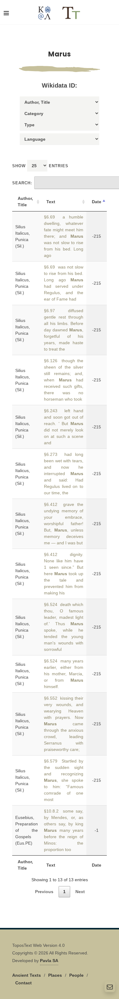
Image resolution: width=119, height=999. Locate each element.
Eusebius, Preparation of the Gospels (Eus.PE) (26, 830)
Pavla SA (49, 960)
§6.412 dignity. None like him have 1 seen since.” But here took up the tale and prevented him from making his (63, 573)
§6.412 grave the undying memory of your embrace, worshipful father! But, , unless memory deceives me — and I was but (63, 523)
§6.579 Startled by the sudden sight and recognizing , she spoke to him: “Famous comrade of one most (63, 780)
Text (50, 201)
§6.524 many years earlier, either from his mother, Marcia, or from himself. (63, 673)
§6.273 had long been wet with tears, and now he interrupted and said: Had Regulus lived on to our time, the (63, 473)
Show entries (40, 166)
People (76, 975)
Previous (44, 891)
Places (55, 975)
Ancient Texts (26, 975)
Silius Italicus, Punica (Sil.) (22, 236)
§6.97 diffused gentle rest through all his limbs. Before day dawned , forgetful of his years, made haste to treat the (63, 330)
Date (96, 201)
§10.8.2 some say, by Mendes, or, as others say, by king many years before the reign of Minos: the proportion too (63, 830)
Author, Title (25, 201)
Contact (23, 982)
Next (80, 891)
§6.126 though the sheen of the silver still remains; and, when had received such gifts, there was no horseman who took (63, 380)
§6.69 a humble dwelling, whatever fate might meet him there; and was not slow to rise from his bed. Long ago (63, 236)
